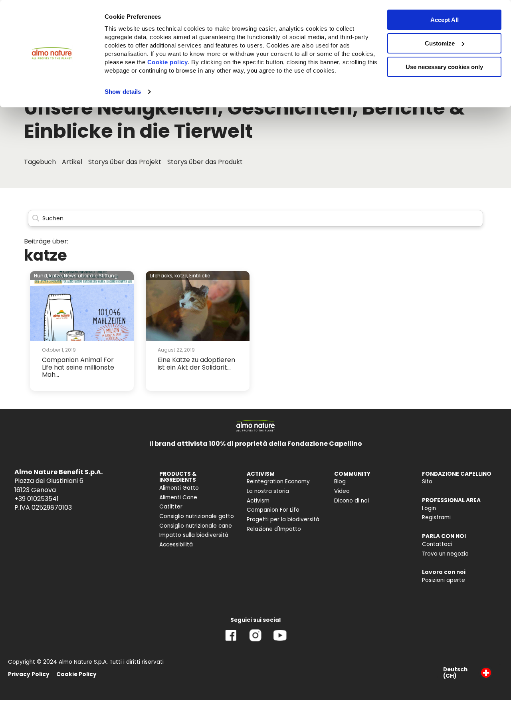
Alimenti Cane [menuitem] (178, 497)
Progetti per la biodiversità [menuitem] (283, 519)
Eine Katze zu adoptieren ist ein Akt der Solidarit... (196, 363)
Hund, (41, 275)
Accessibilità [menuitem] (176, 544)
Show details (123, 91)
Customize (440, 43)
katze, (56, 275)
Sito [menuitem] (427, 481)
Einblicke (199, 275)
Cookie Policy (76, 674)
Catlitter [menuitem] (170, 506)
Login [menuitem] (429, 508)
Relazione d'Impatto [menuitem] (274, 529)
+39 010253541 (36, 498)
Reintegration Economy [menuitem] (278, 481)
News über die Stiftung (91, 275)
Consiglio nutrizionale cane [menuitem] (195, 526)
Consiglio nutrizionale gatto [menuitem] (196, 516)
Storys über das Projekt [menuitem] (124, 161)
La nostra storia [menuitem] (268, 491)
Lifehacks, (161, 275)
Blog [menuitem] (340, 481)
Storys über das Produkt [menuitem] (205, 161)
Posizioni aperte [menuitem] (443, 580)
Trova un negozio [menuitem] (445, 554)
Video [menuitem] (342, 491)
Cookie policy (167, 62)
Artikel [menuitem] (72, 161)
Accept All (444, 19)
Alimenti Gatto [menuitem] (179, 488)
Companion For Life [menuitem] (273, 510)
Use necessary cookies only (444, 66)
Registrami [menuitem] (436, 517)
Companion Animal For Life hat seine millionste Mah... (78, 367)
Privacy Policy (29, 674)
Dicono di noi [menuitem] (351, 500)
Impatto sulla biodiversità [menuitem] (193, 535)
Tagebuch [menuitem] (40, 161)
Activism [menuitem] (258, 500)
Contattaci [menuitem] (437, 544)
